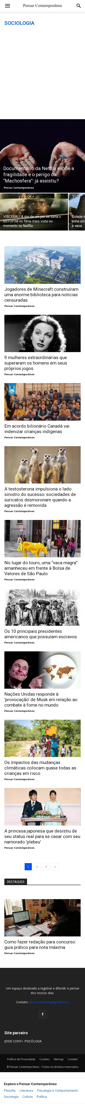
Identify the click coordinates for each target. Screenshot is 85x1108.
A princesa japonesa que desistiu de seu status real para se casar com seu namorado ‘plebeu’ (42, 836)
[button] (7, 6)
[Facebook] (42, 1014)
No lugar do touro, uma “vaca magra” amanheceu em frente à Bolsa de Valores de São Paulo (41, 568)
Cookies (44, 1059)
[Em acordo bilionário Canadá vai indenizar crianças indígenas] (42, 401)
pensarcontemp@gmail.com (49, 1002)
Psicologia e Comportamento (57, 1090)
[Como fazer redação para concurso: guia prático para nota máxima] (42, 917)
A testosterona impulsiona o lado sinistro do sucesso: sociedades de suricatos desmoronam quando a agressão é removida (40, 497)
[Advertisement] (42, 74)
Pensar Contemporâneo (19, 187)
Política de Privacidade (21, 1059)
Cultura (27, 1096)
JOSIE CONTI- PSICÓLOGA (23, 1041)
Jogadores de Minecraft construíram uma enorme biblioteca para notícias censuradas (41, 295)
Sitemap (59, 1059)
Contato (73, 1059)
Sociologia (11, 1096)
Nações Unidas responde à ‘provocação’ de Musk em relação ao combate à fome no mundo (40, 700)
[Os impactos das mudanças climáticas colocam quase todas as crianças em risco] (42, 738)
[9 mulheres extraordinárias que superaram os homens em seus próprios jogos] (42, 333)
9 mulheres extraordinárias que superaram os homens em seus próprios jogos (35, 363)
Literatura (26, 1090)
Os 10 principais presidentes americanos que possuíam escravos (40, 634)
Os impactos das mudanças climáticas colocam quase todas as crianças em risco (40, 768)
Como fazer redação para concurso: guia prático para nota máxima (40, 944)
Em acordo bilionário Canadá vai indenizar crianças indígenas (37, 428)
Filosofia (9, 1090)
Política (42, 1096)
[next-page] (55, 866)
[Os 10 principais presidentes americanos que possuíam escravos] (42, 607)
